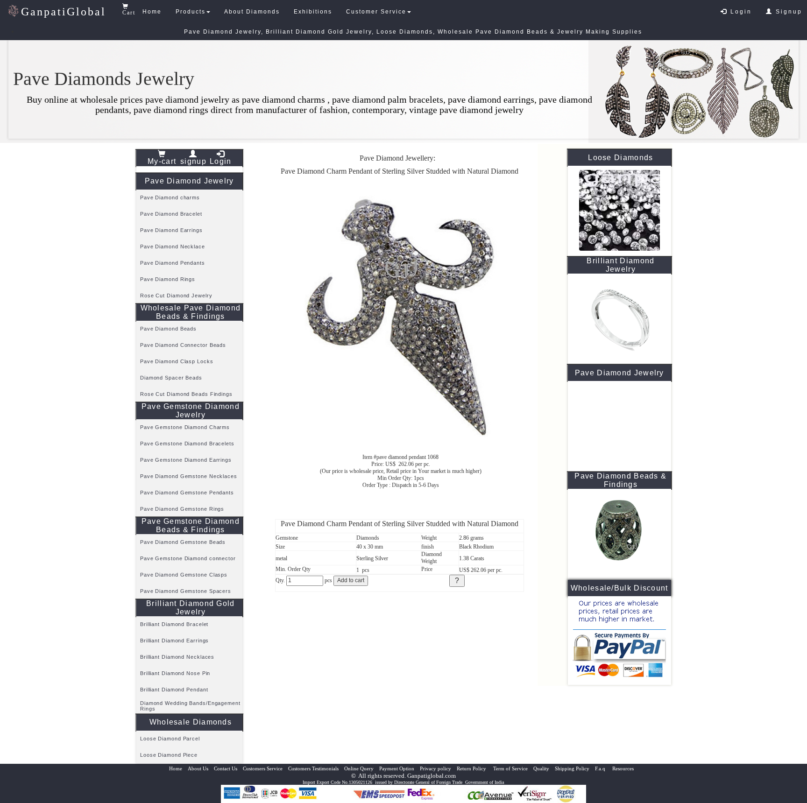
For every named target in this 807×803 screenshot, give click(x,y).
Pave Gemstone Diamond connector (188, 558)
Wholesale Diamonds (190, 722)
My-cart (162, 161)
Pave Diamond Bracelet (171, 214)
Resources (623, 768)
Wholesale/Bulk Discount (619, 588)
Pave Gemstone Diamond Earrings (186, 460)
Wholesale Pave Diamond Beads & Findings (191, 312)
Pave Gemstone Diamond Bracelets (187, 443)
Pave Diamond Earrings (171, 230)
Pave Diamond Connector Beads (183, 345)
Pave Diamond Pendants (172, 263)
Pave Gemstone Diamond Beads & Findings (191, 525)
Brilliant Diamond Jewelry (620, 265)
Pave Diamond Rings (167, 279)
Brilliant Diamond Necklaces (177, 657)
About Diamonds (252, 11)
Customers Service (263, 768)
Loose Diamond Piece (169, 755)
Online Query (359, 768)
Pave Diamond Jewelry (189, 181)
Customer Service (376, 11)
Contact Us (225, 768)
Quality (541, 768)
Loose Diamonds (620, 158)
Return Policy (472, 768)
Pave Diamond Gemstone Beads (183, 542)
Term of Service (510, 768)
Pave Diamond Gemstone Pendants (187, 492)
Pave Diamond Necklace (172, 246)
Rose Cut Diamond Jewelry (176, 295)
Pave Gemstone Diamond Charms (185, 427)
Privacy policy (435, 768)
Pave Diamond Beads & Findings (620, 480)
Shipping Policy (572, 768)
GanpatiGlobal (63, 12)
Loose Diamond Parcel (170, 738)
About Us (198, 768)
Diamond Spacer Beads (171, 377)
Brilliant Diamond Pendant (174, 689)
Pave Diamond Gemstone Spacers (185, 591)
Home (152, 11)
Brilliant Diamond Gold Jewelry (190, 607)
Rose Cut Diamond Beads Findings (186, 394)
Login (740, 11)
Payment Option (396, 768)
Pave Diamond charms (170, 197)
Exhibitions (313, 11)
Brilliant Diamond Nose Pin (175, 673)
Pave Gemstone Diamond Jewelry (191, 410)
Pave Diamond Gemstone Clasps (183, 575)
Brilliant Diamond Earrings (174, 640)
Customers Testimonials (313, 768)
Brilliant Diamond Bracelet (174, 624)
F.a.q (601, 768)
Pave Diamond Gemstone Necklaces (188, 476)
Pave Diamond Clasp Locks (176, 361)
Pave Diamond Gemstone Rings (182, 509)
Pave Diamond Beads (168, 328)
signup (193, 161)
